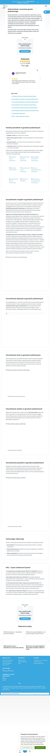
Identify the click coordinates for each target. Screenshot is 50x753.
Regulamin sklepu (22, 660)
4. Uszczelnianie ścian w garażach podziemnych (23, 105)
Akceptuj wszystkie (40, 747)
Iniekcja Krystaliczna (7, 661)
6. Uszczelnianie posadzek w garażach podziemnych (25, 110)
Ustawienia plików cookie (27, 747)
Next (48, 640)
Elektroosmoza (6, 664)
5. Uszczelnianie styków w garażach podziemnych (24, 107)
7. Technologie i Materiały (18, 113)
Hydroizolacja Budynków (8, 660)
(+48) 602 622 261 (37, 661)
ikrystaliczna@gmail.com (39, 663)
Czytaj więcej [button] (15, 86)
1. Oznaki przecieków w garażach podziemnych (23, 96)
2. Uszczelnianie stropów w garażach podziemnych (24, 99)
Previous (1, 640)
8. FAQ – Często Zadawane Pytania (20, 116)
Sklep (19, 663)
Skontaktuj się (25, 51)
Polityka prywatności (22, 661)
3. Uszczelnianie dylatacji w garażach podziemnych (24, 102)
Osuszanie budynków (7, 663)
